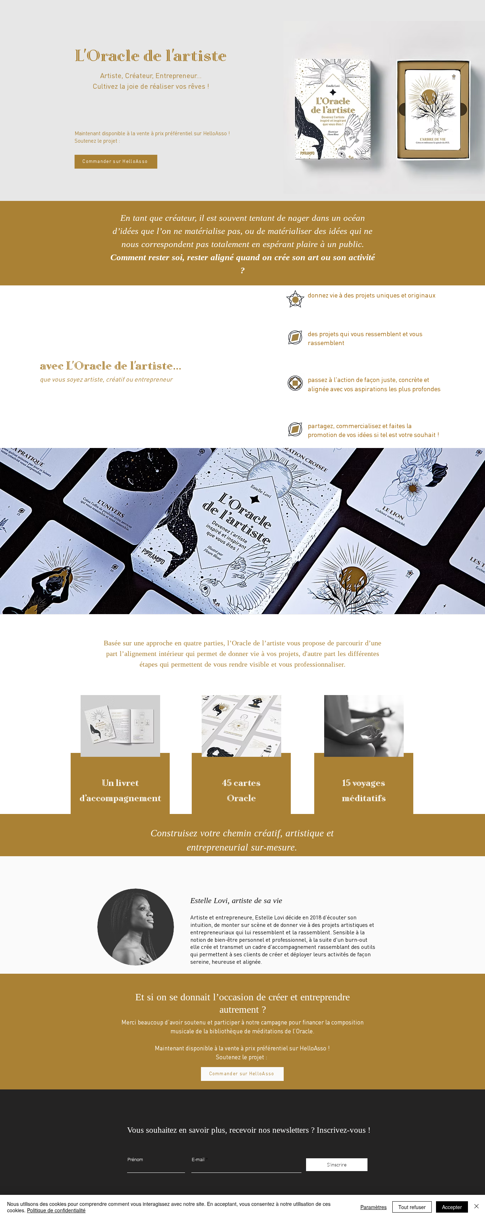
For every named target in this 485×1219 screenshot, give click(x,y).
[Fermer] (476, 1207)
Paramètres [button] (373, 1206)
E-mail (198, 1159)
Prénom (135, 1159)
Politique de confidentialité (56, 1210)
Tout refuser (412, 1206)
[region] (121, 768)
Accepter (452, 1206)
